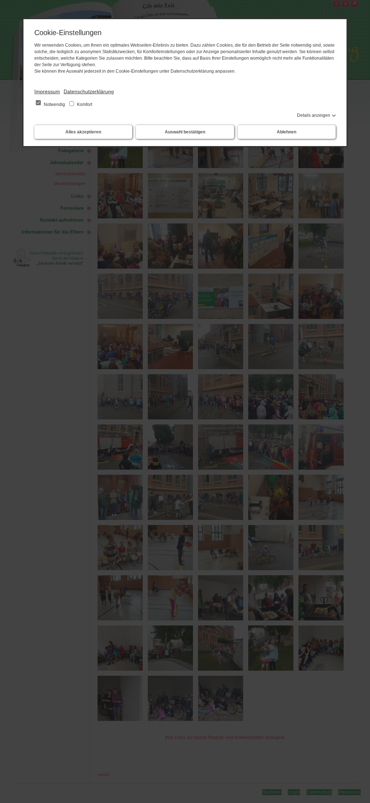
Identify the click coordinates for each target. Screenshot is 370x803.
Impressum (47, 91)
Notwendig (54, 104)
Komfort (84, 104)
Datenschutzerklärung (89, 91)
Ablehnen (286, 131)
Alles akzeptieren (83, 131)
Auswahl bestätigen (185, 131)
